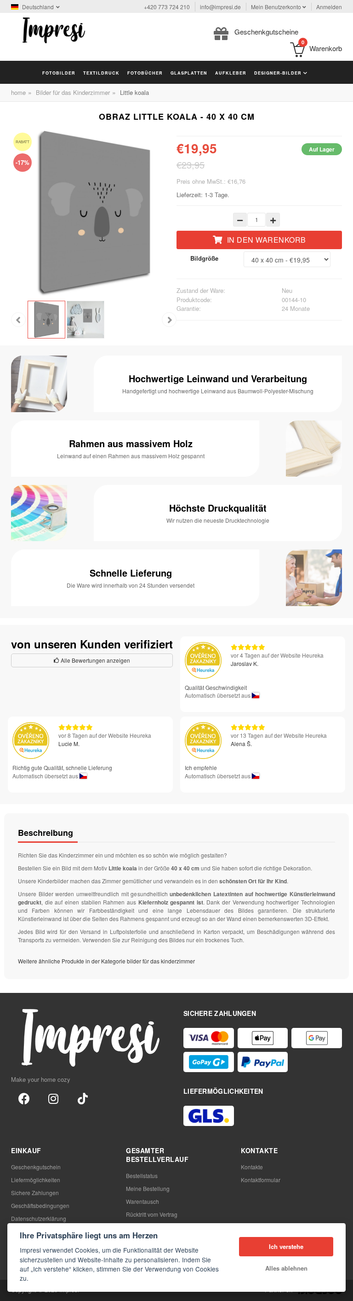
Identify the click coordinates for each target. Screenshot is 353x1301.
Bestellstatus (142, 1175)
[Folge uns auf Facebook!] (24, 1098)
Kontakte (252, 1167)
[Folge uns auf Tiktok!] (83, 1098)
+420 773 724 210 (167, 7)
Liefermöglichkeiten (35, 1180)
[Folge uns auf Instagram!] (53, 1098)
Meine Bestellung (148, 1188)
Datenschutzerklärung (38, 1218)
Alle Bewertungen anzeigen (94, 660)
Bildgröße (204, 258)
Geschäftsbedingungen (40, 1205)
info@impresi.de (220, 7)
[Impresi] (54, 29)
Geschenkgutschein (36, 1167)
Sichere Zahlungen (35, 1192)
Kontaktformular (260, 1180)
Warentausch (142, 1201)
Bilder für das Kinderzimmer (73, 92)
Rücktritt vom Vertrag (151, 1214)
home (18, 92)
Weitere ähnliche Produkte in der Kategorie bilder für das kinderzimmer (106, 961)
